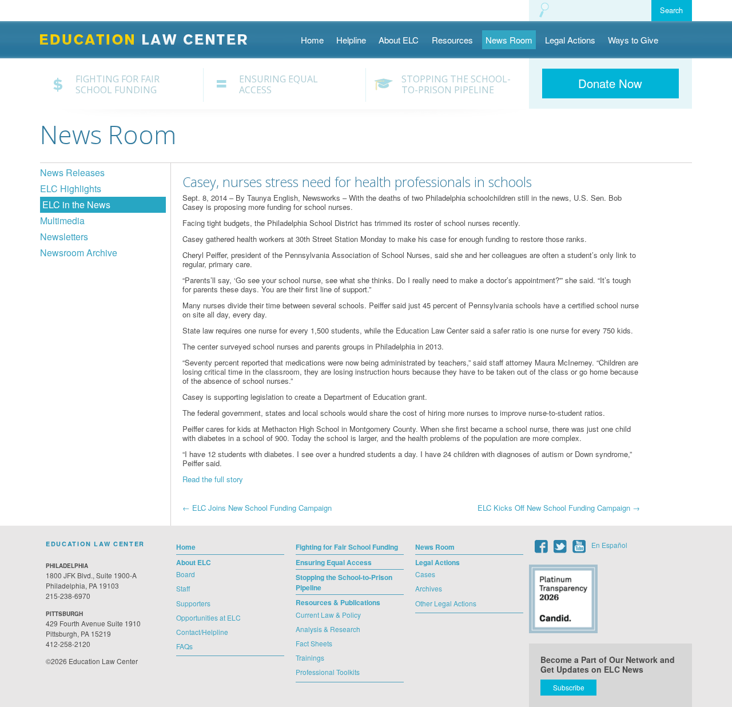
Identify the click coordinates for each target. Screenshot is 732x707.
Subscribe (568, 687)
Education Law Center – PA (149, 38)
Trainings (310, 657)
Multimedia (62, 220)
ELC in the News (76, 204)
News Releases (72, 172)
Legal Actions (570, 40)
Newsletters (64, 236)
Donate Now (610, 83)
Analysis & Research (328, 629)
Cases (425, 574)
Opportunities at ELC (208, 617)
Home (312, 40)
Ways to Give (633, 40)
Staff (183, 588)
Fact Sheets (314, 643)
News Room (509, 40)
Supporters (193, 603)
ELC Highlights (70, 188)
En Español (609, 545)
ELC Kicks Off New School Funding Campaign (559, 507)
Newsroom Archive (78, 252)
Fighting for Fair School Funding (117, 85)
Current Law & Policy (328, 614)
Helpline (351, 40)
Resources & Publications (338, 602)
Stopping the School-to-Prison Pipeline (456, 85)
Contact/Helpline (202, 632)
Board (185, 574)
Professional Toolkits (328, 672)
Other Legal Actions (445, 603)
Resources (452, 40)
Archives (428, 588)
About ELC (399, 40)
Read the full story (212, 479)
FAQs (184, 646)
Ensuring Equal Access (278, 85)
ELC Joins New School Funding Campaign (257, 507)
